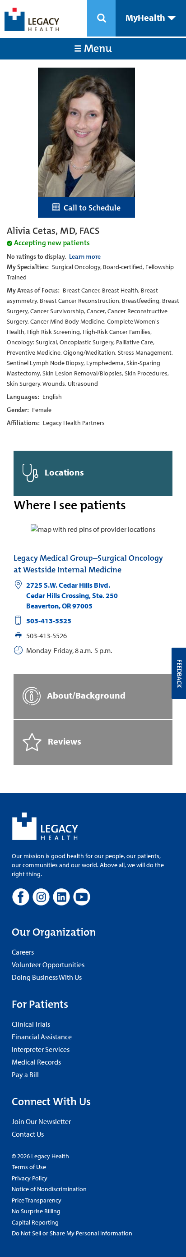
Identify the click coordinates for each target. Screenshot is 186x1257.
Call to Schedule (90, 207)
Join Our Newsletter (41, 1121)
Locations (63, 471)
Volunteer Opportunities (48, 964)
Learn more (85, 256)
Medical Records (36, 1061)
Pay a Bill (25, 1074)
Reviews (63, 740)
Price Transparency (36, 1200)
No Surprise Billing (36, 1211)
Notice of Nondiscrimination (49, 1189)
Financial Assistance (42, 1036)
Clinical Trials (31, 1023)
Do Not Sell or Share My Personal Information (72, 1233)
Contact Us (28, 1133)
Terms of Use (29, 1167)
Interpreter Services (41, 1049)
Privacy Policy (29, 1178)
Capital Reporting (35, 1222)
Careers (23, 951)
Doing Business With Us (47, 977)
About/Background (85, 694)
